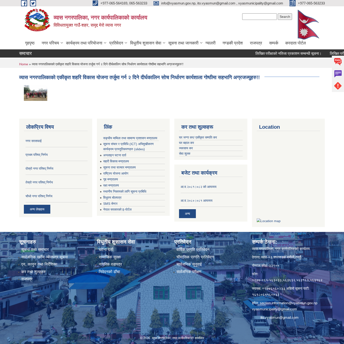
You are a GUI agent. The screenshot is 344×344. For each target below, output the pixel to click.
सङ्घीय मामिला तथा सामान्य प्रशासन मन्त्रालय (130, 138)
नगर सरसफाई (34, 141)
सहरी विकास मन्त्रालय (116, 161)
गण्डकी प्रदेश (233, 43)
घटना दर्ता (106, 249)
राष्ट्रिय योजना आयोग (115, 173)
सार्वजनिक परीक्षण (188, 272)
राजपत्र (256, 43)
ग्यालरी (210, 43)
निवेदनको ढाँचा (109, 272)
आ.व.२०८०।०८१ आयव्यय (196, 200)
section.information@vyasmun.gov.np (288, 303)
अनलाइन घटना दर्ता (114, 155)
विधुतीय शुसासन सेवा (145, 43)
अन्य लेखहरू (37, 209)
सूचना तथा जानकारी (183, 43)
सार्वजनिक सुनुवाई (189, 264)
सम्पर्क (273, 43)
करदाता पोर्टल (295, 43)
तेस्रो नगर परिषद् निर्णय (39, 182)
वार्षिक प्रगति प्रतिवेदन (192, 249)
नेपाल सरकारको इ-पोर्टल (117, 209)
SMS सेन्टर (110, 203)
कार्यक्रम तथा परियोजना (84, 43)
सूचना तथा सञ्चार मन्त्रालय (119, 167)
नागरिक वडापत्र (110, 264)
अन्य (187, 214)
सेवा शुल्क (184, 153)
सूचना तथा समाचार (35, 249)
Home (23, 64)
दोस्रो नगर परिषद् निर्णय (39, 168)
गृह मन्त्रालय (110, 179)
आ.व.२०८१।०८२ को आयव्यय (198, 187)
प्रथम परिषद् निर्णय (37, 155)
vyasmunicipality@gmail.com (274, 309)
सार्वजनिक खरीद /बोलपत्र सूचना (44, 257)
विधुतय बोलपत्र (112, 197)
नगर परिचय (50, 43)
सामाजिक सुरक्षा (110, 257)
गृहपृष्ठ (30, 43)
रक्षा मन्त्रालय (111, 185)
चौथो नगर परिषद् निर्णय (39, 196)
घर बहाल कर (186, 143)
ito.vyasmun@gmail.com (279, 317)
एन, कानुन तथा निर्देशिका (39, 264)
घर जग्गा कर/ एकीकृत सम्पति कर (198, 137)
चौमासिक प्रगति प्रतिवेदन (195, 257)
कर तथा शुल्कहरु (33, 272)
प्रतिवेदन (116, 43)
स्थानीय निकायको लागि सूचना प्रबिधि (124, 191)
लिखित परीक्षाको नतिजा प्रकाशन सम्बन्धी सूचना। (280, 53)
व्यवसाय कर (186, 148)
